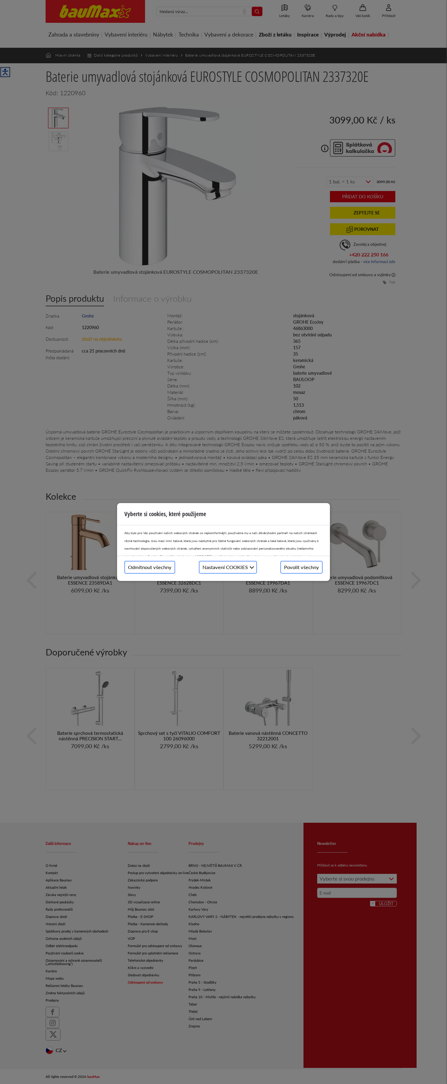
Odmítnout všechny (150, 567)
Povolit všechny (301, 567)
